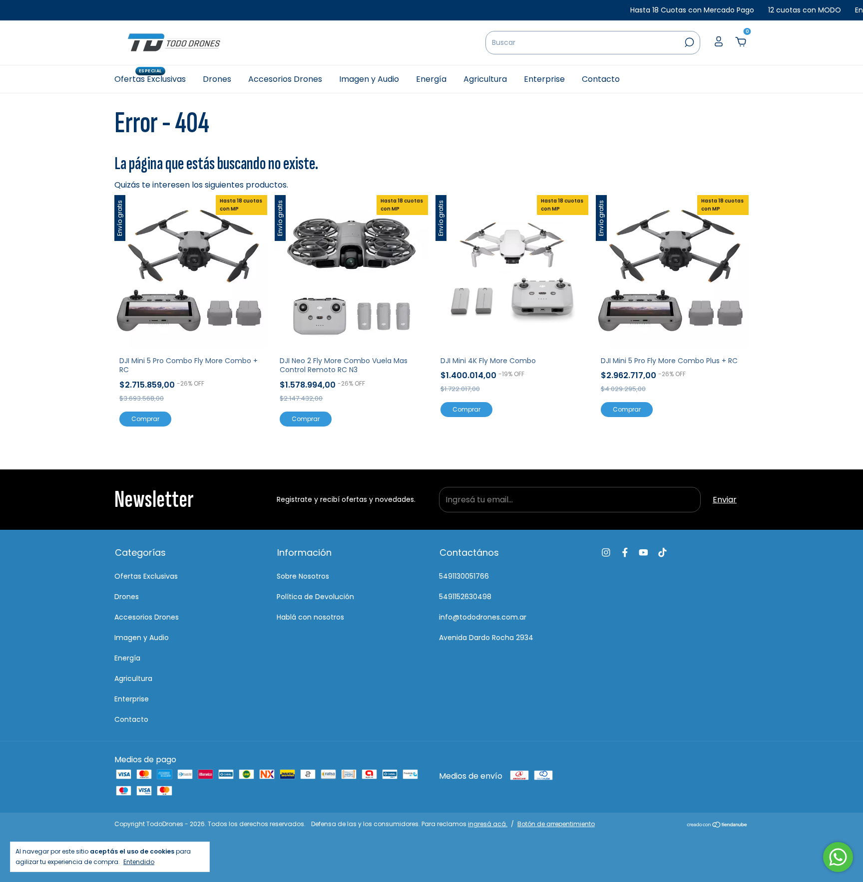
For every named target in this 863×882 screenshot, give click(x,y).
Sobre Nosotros (303, 576)
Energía (431, 79)
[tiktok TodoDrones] (662, 552)
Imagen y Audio (369, 79)
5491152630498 (465, 597)
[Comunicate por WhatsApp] (838, 857)
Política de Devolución (315, 597)
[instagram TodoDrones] (606, 552)
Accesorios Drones (285, 79)
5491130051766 (464, 576)
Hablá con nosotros (310, 617)
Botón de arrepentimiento (556, 824)
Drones (217, 79)
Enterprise (544, 79)
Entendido (138, 862)
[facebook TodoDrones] (625, 552)
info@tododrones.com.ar (482, 617)
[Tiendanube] (717, 825)
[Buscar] (688, 42)
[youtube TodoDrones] (643, 552)
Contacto (601, 79)
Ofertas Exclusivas (150, 79)
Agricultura (485, 79)
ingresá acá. (487, 824)
